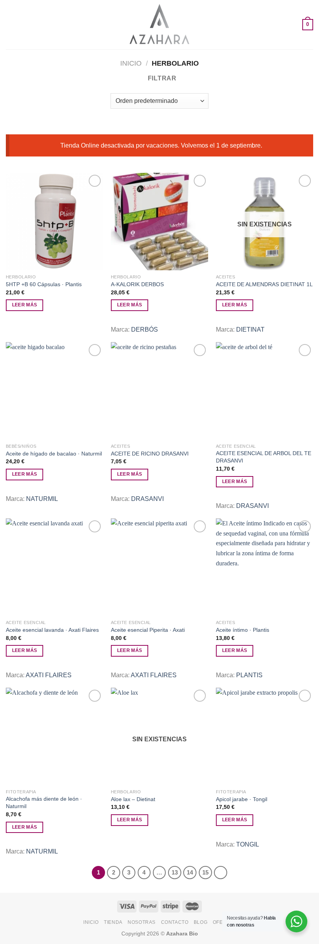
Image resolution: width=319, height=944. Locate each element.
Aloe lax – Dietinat (133, 799)
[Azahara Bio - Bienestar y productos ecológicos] (159, 24)
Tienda (113, 922)
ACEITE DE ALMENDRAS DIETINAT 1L (264, 284)
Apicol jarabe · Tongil (241, 799)
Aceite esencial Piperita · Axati (148, 630)
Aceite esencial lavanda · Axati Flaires (52, 630)
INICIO (91, 922)
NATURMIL (42, 498)
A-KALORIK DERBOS (137, 284)
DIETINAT (250, 329)
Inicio (131, 63)
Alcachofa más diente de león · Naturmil (44, 802)
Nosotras (142, 922)
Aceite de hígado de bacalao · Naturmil (54, 453)
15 (205, 872)
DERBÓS (144, 329)
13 (175, 872)
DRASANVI (147, 498)
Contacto (175, 922)
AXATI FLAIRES (49, 675)
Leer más (24, 304)
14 (190, 872)
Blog (200, 922)
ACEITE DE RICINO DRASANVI (150, 453)
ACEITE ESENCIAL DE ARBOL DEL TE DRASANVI (263, 457)
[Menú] (10, 24)
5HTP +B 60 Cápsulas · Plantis (44, 284)
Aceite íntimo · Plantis (242, 630)
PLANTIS (249, 675)
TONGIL (247, 844)
